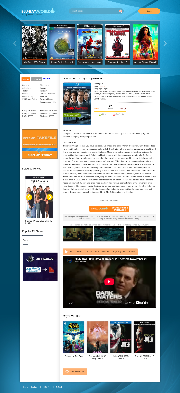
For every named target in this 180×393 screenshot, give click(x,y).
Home (25, 387)
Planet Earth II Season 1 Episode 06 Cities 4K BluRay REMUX (62, 63)
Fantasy (43, 91)
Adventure (26, 88)
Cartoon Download (47, 94)
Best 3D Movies (46, 99)
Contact (34, 387)
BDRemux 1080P (47, 116)
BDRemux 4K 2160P (48, 111)
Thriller (25, 91)
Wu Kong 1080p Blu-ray (34, 62)
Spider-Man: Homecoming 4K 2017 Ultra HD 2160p (90, 63)
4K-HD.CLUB (57, 387)
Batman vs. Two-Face (74, 356)
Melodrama (44, 85)
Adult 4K (43, 96)
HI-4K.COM (44, 387)
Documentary (27, 96)
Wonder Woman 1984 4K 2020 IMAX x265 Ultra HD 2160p (145, 63)
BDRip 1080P (27, 116)
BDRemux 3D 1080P (48, 113)
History (43, 88)
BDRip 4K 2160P (29, 111)
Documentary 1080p (48, 102)
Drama (25, 94)
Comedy (25, 85)
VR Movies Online (29, 99)
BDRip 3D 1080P (29, 113)
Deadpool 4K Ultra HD (117, 62)
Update (46, 78)
